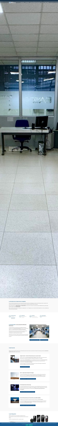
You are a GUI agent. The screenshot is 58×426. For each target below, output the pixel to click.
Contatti (48, 2)
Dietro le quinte (38, 2)
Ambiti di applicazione (33, 2)
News (45, 2)
